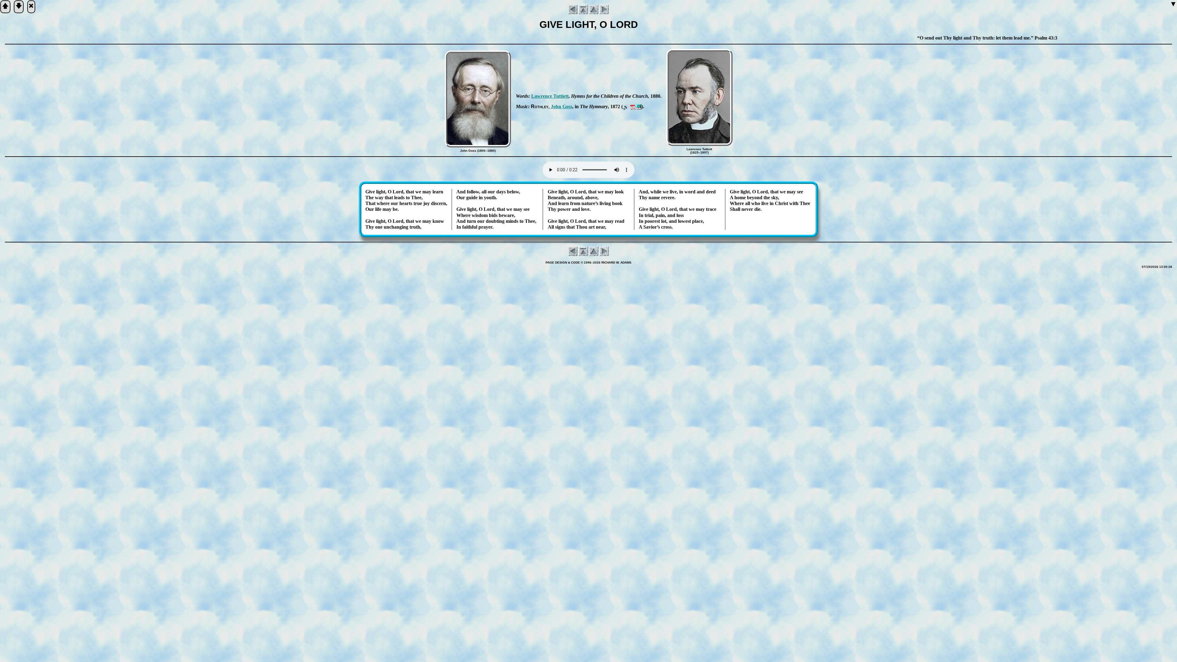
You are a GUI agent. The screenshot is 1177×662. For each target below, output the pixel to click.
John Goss (561, 106)
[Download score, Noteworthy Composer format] (639, 106)
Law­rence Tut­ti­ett (550, 96)
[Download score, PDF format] (632, 106)
